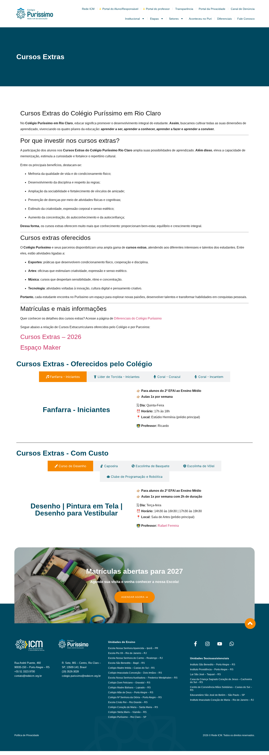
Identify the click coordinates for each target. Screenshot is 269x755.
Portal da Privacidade (212, 8)
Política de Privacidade (26, 735)
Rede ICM (88, 8)
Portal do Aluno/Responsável (120, 8)
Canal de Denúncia (243, 8)
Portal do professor (158, 8)
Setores (174, 18)
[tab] (63, 376)
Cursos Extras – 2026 (50, 336)
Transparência (184, 8)
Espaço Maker (40, 347)
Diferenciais (224, 18)
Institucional (132, 18)
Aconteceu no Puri (200, 18)
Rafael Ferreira (168, 525)
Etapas (154, 18)
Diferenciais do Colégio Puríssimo (138, 318)
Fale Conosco (246, 18)
